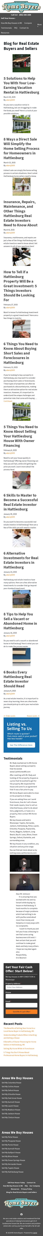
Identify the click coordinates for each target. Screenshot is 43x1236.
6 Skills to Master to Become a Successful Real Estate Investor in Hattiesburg (21, 502)
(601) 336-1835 (25, 15)
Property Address (13, 983)
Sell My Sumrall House (11, 1102)
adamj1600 (10, 100)
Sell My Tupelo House (10, 1168)
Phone (8, 992)
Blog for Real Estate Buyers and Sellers (21, 1192)
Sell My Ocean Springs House (13, 1160)
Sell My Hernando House (12, 1164)
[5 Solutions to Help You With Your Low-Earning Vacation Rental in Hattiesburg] (21, 63)
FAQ (15, 28)
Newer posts (32, 716)
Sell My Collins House (10, 1086)
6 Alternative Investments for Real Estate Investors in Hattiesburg (21, 560)
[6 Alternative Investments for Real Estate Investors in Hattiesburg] (21, 538)
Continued (8, 401)
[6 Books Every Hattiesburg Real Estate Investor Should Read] (21, 657)
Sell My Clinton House (11, 1117)
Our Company (35, 1186)
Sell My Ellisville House (11, 1094)
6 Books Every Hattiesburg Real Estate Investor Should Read (18, 679)
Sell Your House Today (16, 1182)
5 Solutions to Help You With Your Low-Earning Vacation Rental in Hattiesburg (21, 85)
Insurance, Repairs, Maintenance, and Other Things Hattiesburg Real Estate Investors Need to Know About (21, 213)
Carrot (35, 1233)
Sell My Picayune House (11, 1141)
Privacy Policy (26, 1189)
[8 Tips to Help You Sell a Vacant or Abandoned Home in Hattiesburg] (21, 599)
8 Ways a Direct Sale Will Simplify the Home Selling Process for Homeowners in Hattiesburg (21, 149)
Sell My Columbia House (11, 1082)
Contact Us (24, 28)
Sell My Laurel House (10, 1106)
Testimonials (6, 28)
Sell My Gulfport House (11, 1152)
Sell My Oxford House (10, 1090)
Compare (28, 23)
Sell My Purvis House (10, 1145)
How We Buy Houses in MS (11, 23)
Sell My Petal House (10, 1137)
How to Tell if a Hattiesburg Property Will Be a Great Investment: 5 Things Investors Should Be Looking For (20, 286)
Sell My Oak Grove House (12, 1098)
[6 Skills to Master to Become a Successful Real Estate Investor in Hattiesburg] (21, 480)
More (39, 24)
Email (8, 1001)
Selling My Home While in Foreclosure (19, 1048)
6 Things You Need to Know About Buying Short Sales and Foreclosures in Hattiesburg (21, 353)
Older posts (10, 716)
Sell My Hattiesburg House (12, 1172)
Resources (5, 32)
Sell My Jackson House (11, 1113)
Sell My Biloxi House (10, 1156)
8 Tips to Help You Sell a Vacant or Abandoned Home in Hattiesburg (20, 621)
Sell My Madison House (11, 1109)
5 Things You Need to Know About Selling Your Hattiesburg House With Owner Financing (21, 436)
